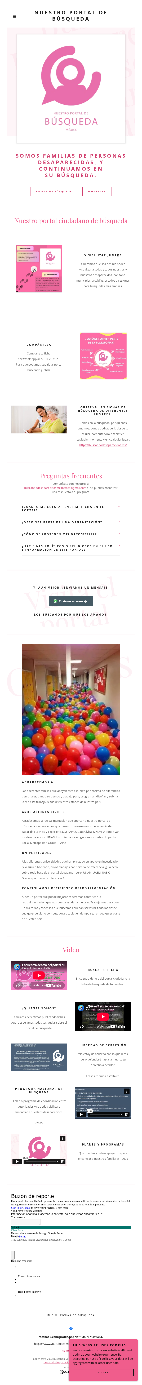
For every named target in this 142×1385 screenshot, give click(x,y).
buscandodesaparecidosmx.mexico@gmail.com (55, 488)
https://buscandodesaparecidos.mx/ (103, 445)
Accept (103, 1372)
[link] (71, 19)
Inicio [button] (52, 1315)
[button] (20, 16)
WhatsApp (97, 191)
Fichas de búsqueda (54, 191)
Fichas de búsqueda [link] (77, 1315)
